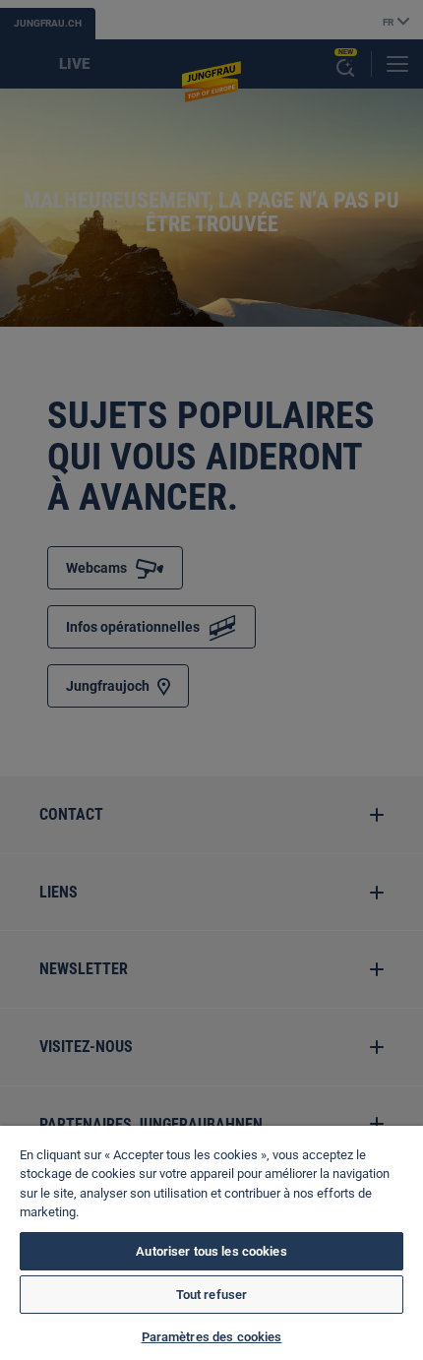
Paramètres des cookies (212, 1336)
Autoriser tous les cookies (211, 1251)
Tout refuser (212, 1294)
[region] (211, 1243)
